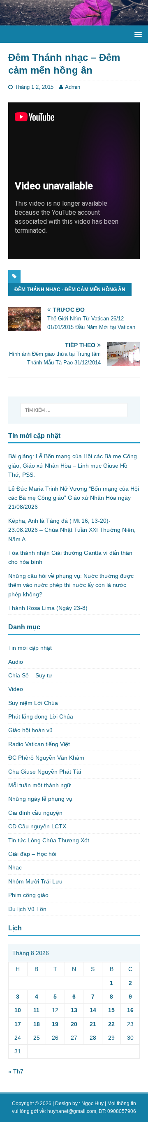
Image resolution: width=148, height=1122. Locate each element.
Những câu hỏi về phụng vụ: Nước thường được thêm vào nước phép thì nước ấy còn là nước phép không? (71, 585)
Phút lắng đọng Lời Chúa (40, 716)
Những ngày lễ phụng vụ (40, 798)
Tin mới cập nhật (30, 647)
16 (130, 1010)
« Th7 (15, 1071)
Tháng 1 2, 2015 (34, 87)
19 (55, 1024)
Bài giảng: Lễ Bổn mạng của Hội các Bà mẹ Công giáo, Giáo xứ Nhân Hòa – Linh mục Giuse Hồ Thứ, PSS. (72, 465)
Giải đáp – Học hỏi (32, 854)
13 (74, 1010)
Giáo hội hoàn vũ (30, 730)
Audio (15, 661)
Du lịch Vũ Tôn (27, 909)
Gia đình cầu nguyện (35, 812)
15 (111, 1010)
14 (93, 1010)
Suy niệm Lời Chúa (33, 703)
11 (36, 1010)
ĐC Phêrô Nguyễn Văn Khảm (46, 757)
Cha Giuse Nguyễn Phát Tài (44, 771)
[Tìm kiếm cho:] (74, 410)
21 (93, 1024)
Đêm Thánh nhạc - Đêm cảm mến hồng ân (69, 289)
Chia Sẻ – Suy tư (30, 675)
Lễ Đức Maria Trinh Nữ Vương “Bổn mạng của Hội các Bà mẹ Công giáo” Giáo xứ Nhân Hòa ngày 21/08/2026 (73, 497)
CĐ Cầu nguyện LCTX (37, 826)
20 (74, 1024)
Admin (72, 87)
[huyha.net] (74, 21)
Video (15, 689)
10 (17, 1010)
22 (111, 1024)
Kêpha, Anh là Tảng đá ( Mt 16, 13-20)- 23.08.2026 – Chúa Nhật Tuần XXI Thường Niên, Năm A (72, 529)
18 (36, 1024)
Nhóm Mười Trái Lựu (35, 881)
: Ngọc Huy (91, 1103)
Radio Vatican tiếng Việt (39, 744)
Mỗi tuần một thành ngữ (39, 785)
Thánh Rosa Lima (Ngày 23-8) (48, 608)
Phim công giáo (28, 895)
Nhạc (15, 867)
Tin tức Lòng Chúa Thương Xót (48, 840)
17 (17, 1024)
